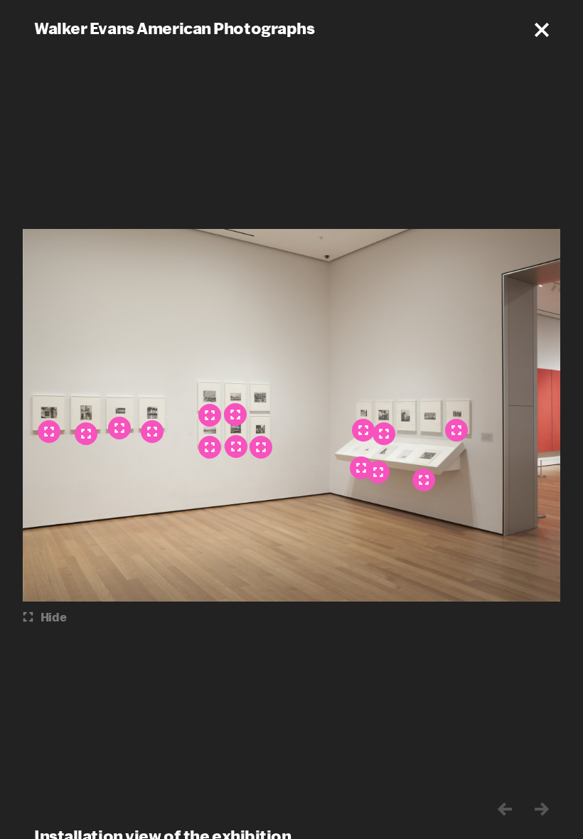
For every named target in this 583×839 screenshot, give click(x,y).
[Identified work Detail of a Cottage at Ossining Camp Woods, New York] (49, 432)
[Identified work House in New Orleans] (119, 428)
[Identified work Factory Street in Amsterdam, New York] (261, 447)
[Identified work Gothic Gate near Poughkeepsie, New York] (424, 480)
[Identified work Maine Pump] (86, 434)
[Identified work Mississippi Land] (210, 447)
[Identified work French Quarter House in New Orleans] (152, 432)
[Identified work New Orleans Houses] (456, 430)
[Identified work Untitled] (361, 468)
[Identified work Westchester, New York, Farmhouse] (236, 446)
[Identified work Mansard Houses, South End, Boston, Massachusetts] (378, 472)
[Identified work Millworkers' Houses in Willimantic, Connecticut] (384, 434)
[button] (542, 30)
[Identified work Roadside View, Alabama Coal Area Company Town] (210, 415)
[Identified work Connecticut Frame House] (363, 430)
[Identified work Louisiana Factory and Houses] (235, 414)
